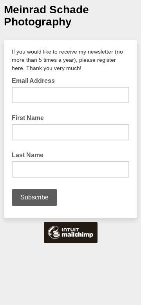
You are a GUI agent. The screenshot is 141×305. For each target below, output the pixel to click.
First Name (28, 118)
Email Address (36, 80)
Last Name (27, 155)
